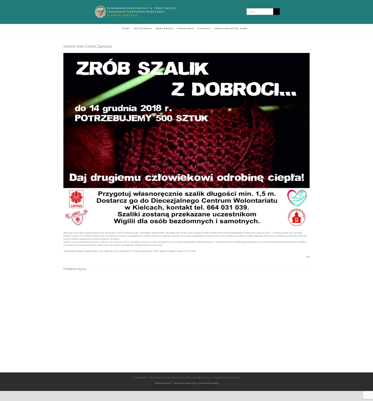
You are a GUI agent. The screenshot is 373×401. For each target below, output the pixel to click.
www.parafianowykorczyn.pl (184, 383)
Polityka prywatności (163, 383)
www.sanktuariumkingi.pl (208, 383)
